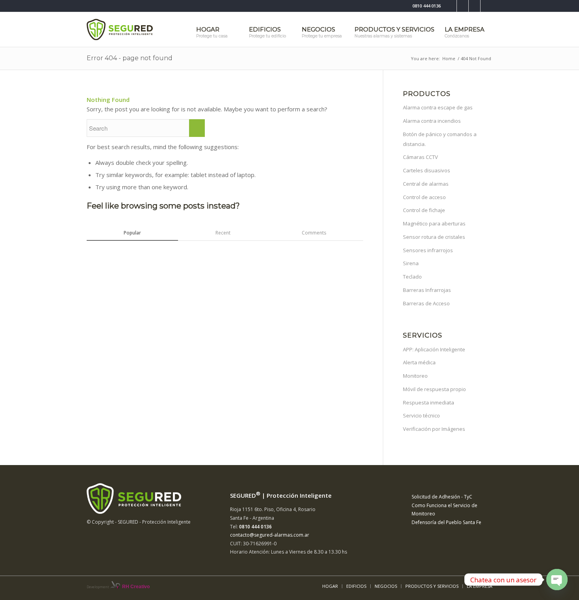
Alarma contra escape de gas (438, 107)
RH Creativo (136, 586)
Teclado (412, 276)
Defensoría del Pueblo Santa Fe (446, 522)
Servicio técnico (421, 415)
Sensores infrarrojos (428, 250)
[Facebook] (451, 6)
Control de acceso (424, 197)
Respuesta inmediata (428, 402)
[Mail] (486, 6)
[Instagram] (462, 6)
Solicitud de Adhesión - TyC (442, 496)
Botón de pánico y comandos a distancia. (440, 139)
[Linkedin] (474, 6)
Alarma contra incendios (432, 120)
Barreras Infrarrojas (427, 290)
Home (448, 58)
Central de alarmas (426, 183)
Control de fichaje (424, 210)
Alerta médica (419, 362)
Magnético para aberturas (434, 223)
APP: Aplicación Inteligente (434, 349)
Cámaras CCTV (420, 157)
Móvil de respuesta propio (434, 389)
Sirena (411, 263)
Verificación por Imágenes (434, 428)
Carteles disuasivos (426, 170)
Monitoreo (415, 375)
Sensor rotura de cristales (434, 236)
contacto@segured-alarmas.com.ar (269, 535)
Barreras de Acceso (426, 303)
